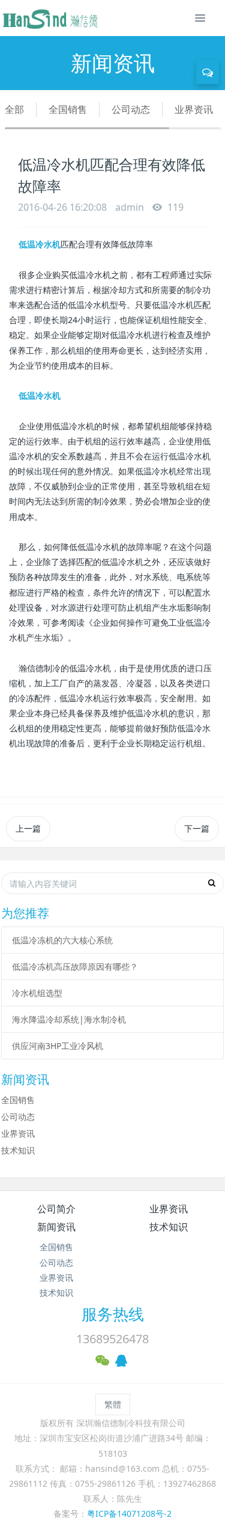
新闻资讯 (56, 1226)
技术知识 (18, 1150)
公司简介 (56, 1208)
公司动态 (131, 109)
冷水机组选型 (37, 993)
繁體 (112, 1404)
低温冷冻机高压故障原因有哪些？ (75, 966)
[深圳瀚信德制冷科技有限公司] (50, 18)
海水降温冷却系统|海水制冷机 (69, 1019)
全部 (14, 109)
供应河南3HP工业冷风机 (57, 1045)
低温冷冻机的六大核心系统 (62, 940)
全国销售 (68, 109)
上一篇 (28, 828)
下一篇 (196, 828)
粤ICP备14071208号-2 (129, 1513)
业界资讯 (194, 109)
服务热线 (113, 1314)
